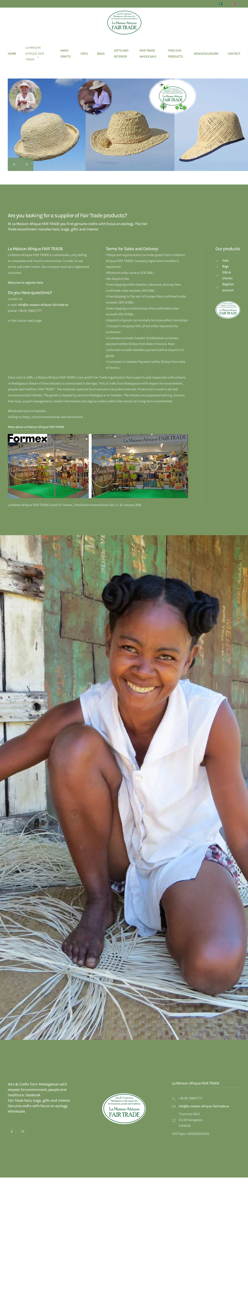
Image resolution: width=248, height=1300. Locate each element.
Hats (84, 53)
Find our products (175, 53)
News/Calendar (206, 53)
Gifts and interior (121, 53)
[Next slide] (27, 164)
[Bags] (217, 266)
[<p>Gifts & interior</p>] (217, 275)
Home (12, 53)
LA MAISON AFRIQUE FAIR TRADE (34, 53)
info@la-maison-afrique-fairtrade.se (43, 305)
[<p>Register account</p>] (217, 287)
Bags (101, 53)
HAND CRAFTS (65, 53)
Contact (234, 53)
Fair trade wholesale (148, 53)
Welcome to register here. (26, 282)
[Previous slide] (14, 164)
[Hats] (217, 260)
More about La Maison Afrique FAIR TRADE (36, 427)
